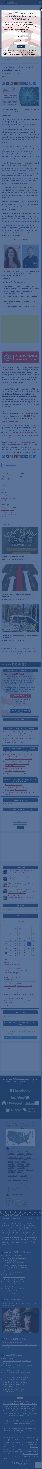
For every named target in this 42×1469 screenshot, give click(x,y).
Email (21, 41)
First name (21, 31)
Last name (21, 36)
